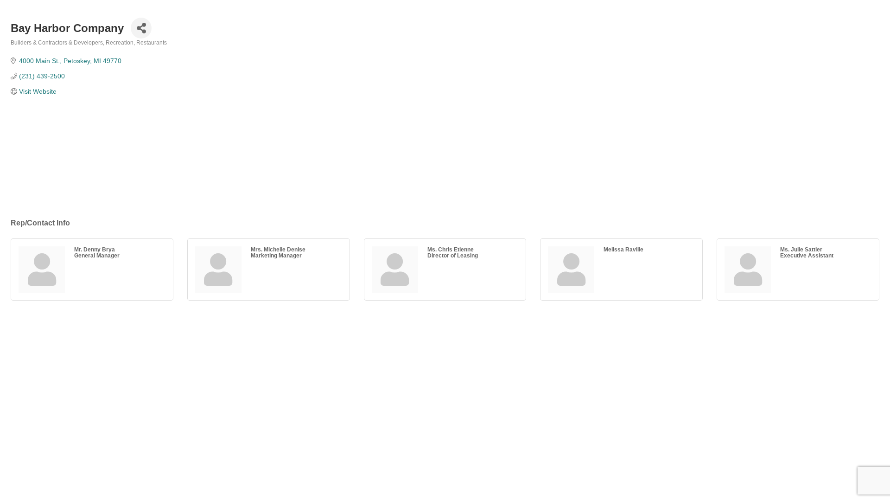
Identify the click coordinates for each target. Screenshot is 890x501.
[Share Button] (141, 28)
